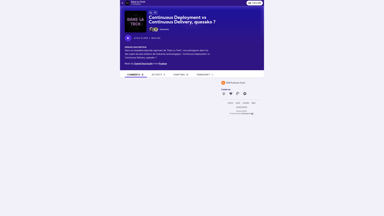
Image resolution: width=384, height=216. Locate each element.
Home (230, 103)
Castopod (245, 113)
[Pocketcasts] (237, 93)
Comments (135, 74)
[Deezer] (230, 93)
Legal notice (241, 107)
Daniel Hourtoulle (143, 63)
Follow (256, 3)
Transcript (204, 74)
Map (253, 103)
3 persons (164, 29)
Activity (158, 74)
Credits (246, 103)
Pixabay (163, 63)
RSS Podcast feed (235, 82)
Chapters (180, 74)
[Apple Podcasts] (223, 93)
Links (238, 103)
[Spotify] (244, 93)
